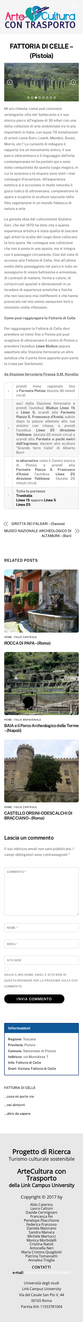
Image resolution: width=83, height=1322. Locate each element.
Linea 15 (23, 500)
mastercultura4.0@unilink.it (48, 1272)
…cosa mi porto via (19, 1096)
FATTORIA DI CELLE (19, 1088)
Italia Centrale (25, 637)
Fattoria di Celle (28, 1062)
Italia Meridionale (27, 719)
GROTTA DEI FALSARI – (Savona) (38, 524)
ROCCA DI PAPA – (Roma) (27, 643)
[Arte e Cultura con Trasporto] (40, 28)
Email (12, 944)
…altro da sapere (17, 1113)
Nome (12, 927)
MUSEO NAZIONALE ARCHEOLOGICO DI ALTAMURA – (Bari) (37, 533)
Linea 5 (50, 500)
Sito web (14, 960)
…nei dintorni (14, 1105)
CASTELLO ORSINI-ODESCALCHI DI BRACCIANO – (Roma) (38, 815)
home (8, 637)
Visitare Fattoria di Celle (37, 1068)
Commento (16, 871)
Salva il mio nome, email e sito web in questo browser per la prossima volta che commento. (41, 980)
